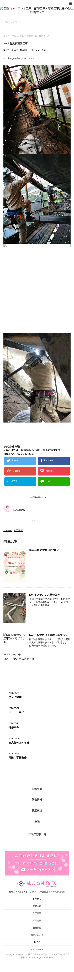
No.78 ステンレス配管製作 (44, 594)
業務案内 (37, 906)
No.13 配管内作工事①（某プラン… (49, 635)
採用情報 (37, 920)
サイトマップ (37, 949)
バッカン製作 (16, 712)
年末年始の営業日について (44, 549)
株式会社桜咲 (19, 510)
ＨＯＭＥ (37, 899)
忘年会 (17, 654)
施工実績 (18, 530)
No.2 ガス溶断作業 (23, 658)
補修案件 (14, 727)
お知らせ (7, 530)
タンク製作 (15, 697)
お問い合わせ (37, 935)
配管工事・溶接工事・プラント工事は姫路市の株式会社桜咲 (37, 891)
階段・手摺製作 (18, 757)
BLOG (37, 942)
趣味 (37, 821)
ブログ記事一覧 (37, 834)
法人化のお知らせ (19, 742)
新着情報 (37, 799)
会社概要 (37, 928)
